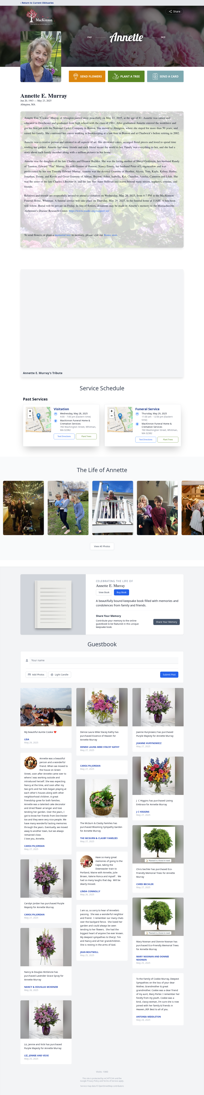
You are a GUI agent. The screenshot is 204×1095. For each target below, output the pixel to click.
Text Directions (64, 436)
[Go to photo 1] (42, 724)
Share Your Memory (166, 621)
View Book (104, 592)
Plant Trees (86, 436)
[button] (38, 416)
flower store (110, 235)
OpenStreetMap (105, 1086)
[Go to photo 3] (46, 724)
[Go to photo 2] (44, 724)
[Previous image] (24, 707)
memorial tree (63, 235)
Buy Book (121, 592)
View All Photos (102, 546)
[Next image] (68, 707)
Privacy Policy (93, 1081)
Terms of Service (110, 1081)
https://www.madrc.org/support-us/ (89, 211)
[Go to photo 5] (50, 724)
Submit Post (169, 674)
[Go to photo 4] (48, 724)
